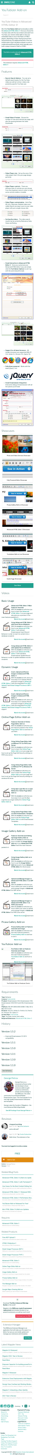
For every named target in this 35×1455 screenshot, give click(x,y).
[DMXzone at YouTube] (5, 1406)
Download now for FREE (23, 1316)
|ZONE (6, 2)
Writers (3, 1420)
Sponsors (4, 1418)
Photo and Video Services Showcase (18, 455)
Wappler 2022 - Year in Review (12, 1356)
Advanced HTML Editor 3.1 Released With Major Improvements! (17, 1192)
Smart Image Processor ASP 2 (12, 1249)
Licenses (20, 1431)
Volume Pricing (22, 1416)
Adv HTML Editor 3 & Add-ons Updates (15, 1209)
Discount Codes (23, 1418)
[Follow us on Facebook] (1, 1406)
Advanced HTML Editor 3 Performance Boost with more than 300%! (17, 1198)
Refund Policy (22, 1429)
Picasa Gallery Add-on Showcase (17, 505)
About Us (4, 1412)
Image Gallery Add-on (9, 1272)
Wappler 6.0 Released (9, 1350)
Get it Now (28, 1338)
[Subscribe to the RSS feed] (12, 1406)
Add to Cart (11, 1160)
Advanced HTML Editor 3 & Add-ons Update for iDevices (17, 1178)
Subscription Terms (24, 1425)
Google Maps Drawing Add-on (12, 1289)
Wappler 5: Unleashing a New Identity (15, 1390)
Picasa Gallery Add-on (9, 1278)
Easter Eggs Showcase (14, 579)
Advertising (4, 1416)
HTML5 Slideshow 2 (9, 1243)
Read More (6, 1360)
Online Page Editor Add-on (11, 1266)
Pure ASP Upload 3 (8, 1237)
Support (5, 15)
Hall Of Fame (5, 1422)
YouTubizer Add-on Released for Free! (15, 1204)
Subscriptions (22, 1420)
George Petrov (11, 1078)
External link (11, 999)
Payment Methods (23, 1412)
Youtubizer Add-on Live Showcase (18, 554)
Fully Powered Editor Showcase (17, 480)
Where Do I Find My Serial (9, 1445)
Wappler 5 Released (9, 1373)
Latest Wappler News (11, 1344)
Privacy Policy (22, 1427)
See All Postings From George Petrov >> (19, 1110)
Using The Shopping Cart (8, 1435)
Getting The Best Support (9, 1441)
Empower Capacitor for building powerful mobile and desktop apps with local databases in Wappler (17, 1364)
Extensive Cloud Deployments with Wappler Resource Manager (17, 1378)
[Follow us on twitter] (8, 1406)
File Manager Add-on (9, 1284)
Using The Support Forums (9, 1443)
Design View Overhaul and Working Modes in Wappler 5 (17, 1384)
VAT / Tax (21, 1414)
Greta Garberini (24, 1126)
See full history (7, 1070)
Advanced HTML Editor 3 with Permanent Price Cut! (17, 1182)
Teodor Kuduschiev (25, 1134)
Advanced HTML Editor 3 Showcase (18, 529)
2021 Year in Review (9, 1396)
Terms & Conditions (24, 1423)
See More (17, 585)
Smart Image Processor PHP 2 (12, 1255)
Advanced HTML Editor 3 (12, 31)
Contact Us (4, 1414)
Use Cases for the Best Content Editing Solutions (17, 1186)
